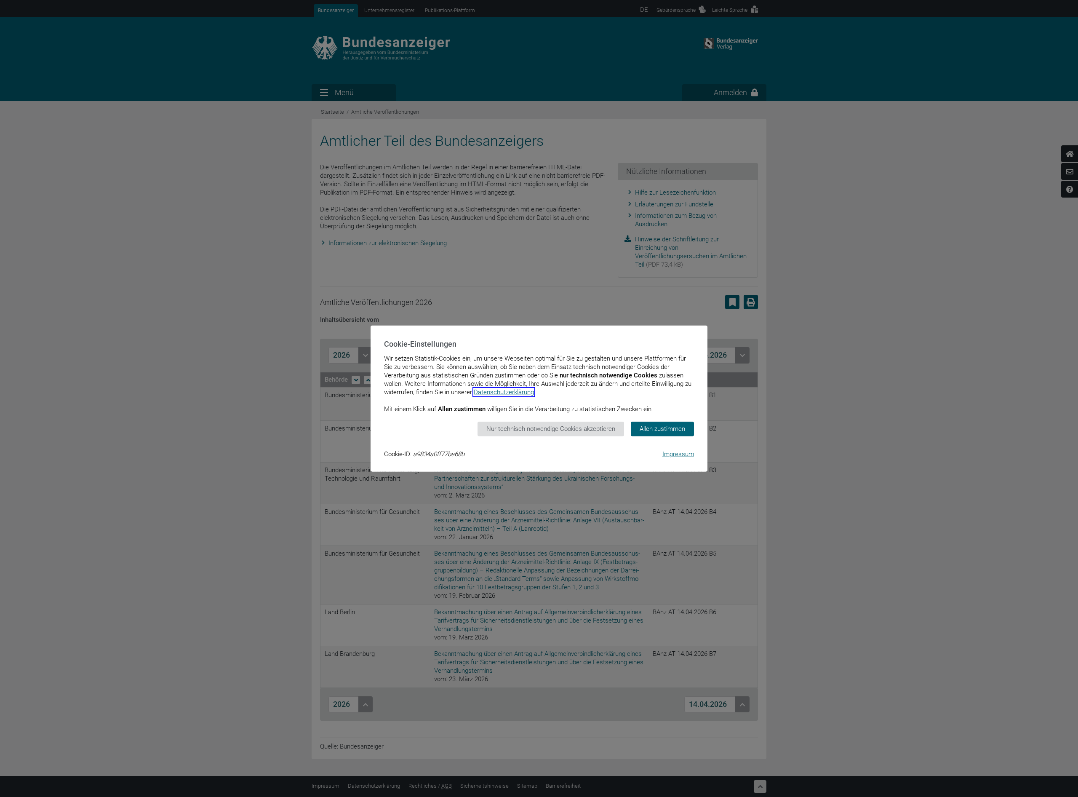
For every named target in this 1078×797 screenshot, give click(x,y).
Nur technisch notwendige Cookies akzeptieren (550, 429)
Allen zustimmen (662, 429)
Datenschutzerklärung (504, 392)
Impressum (678, 453)
